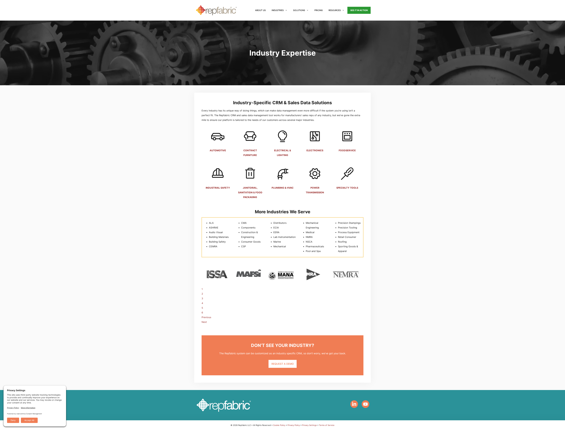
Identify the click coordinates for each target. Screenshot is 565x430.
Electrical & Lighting (282, 153)
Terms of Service (326, 425)
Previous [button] (206, 317)
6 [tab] (202, 312)
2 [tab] (202, 293)
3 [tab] (202, 298)
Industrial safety (218, 187)
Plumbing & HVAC (283, 187)
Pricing (318, 10)
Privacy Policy (294, 425)
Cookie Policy (279, 425)
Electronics (314, 150)
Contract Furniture (250, 153)
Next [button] (204, 321)
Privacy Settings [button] (309, 425)
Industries (278, 10)
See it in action (359, 10)
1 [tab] (202, 289)
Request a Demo (282, 363)
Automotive (218, 150)
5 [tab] (202, 307)
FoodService (347, 150)
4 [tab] (202, 303)
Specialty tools (347, 187)
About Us (260, 10)
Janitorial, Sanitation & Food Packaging (250, 192)
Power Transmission (315, 190)
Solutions (299, 10)
